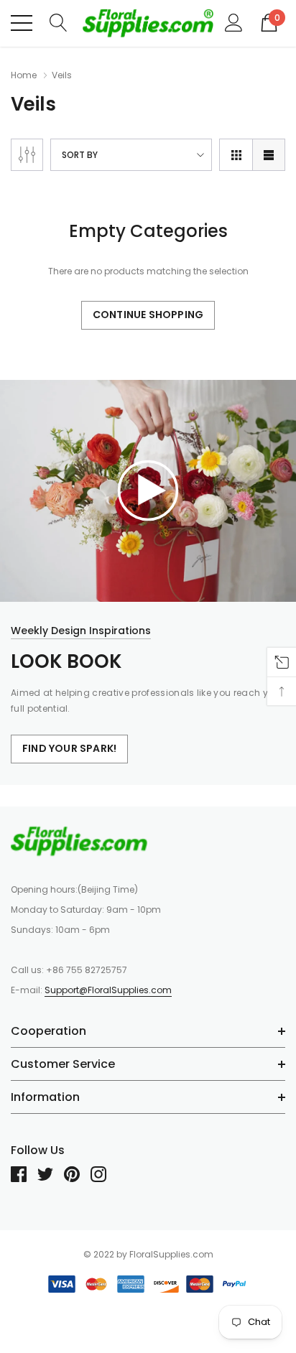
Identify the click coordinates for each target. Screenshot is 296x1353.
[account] (234, 22)
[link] (148, 489)
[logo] (148, 23)
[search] (59, 22)
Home (24, 75)
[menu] (21, 23)
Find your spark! (69, 748)
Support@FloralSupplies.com (108, 990)
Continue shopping (148, 314)
